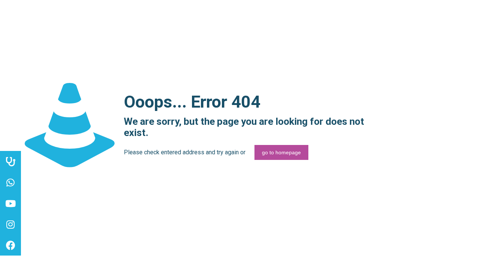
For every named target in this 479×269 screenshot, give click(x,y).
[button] (10, 245)
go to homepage (281, 152)
